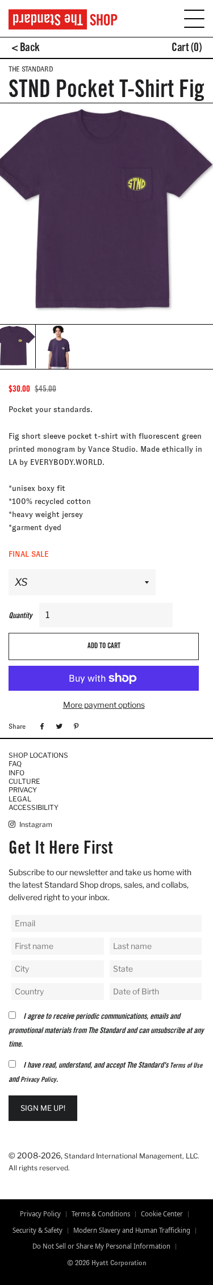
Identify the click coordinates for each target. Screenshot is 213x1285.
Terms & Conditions (101, 1214)
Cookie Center (162, 1214)
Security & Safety (37, 1230)
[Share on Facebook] (40, 726)
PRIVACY (23, 790)
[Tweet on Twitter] (57, 726)
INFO (16, 773)
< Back (25, 48)
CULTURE (24, 781)
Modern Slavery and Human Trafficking (131, 1230)
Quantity (20, 616)
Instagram (35, 824)
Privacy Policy (38, 1080)
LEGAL (20, 799)
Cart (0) (187, 48)
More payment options (104, 704)
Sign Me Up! (42, 1107)
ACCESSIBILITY (34, 807)
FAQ (15, 763)
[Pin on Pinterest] (74, 726)
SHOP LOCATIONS (38, 755)
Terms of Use (186, 1066)
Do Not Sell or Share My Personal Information (101, 1246)
